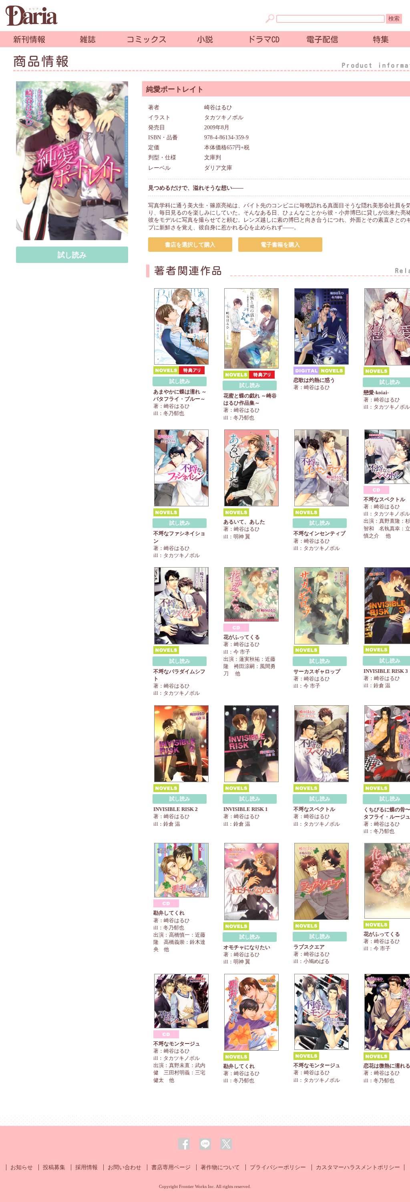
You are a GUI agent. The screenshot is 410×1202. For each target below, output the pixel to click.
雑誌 (88, 39)
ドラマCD (263, 39)
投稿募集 (54, 1167)
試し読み (72, 255)
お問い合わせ (124, 1167)
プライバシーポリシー (278, 1167)
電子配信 (322, 39)
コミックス (147, 39)
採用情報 (86, 1167)
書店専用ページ (171, 1167)
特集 (381, 39)
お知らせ (21, 1167)
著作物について (220, 1167)
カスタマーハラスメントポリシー (358, 1167)
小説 (205, 39)
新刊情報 (29, 39)
